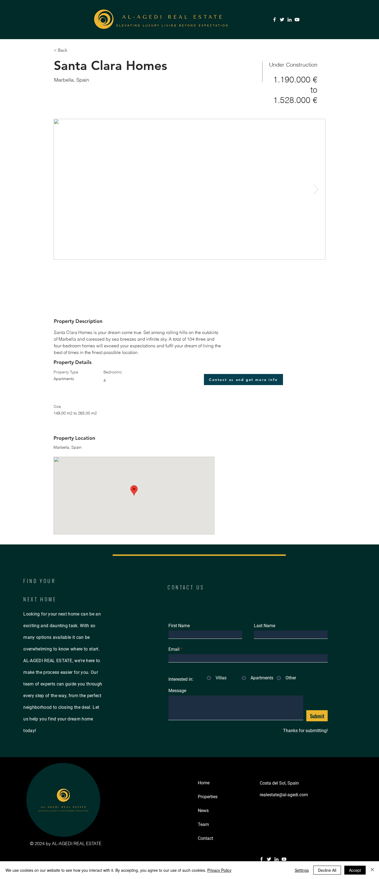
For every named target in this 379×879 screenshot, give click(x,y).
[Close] (372, 870)
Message (177, 691)
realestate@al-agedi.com (284, 794)
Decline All (327, 870)
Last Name (264, 626)
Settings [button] (302, 870)
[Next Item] (316, 189)
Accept (355, 870)
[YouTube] (297, 19)
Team (203, 824)
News (203, 810)
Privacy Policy (219, 870)
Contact (205, 838)
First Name (179, 626)
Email (174, 649)
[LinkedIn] (289, 19)
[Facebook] (274, 19)
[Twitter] (282, 19)
